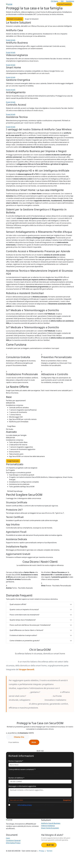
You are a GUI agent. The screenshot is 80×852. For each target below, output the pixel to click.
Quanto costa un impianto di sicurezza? (24, 609)
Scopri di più (10, 40)
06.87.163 (51, 4)
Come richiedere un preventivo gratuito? (25, 640)
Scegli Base (11, 426)
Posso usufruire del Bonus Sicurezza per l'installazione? (30, 625)
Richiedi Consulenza (14, 19)
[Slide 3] (43, 592)
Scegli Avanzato (13, 461)
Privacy (41, 851)
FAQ (62, 1)
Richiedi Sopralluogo (15, 491)
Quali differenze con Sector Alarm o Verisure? (26, 630)
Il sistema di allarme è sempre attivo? (23, 635)
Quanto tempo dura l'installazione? (23, 620)
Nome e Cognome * (15, 761)
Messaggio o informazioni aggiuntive (22, 786)
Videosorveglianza (48, 826)
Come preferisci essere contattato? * (22, 769)
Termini (49, 851)
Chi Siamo (54, 1)
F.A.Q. (8, 838)
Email (56, 773)
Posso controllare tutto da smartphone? (24, 615)
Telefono (24, 773)
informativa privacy (53, 747)
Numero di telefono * (16, 778)
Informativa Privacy (13, 843)
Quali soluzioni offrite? (18, 604)
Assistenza (70, 1)
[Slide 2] (40, 592)
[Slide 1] (36, 592)
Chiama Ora (19, 737)
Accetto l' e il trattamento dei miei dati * (32, 805)
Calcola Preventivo (64, 4)
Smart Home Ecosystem (50, 828)
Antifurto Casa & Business (50, 823)
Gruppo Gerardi (26, 669)
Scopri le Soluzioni (31, 19)
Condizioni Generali (13, 840)
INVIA (34, 742)
